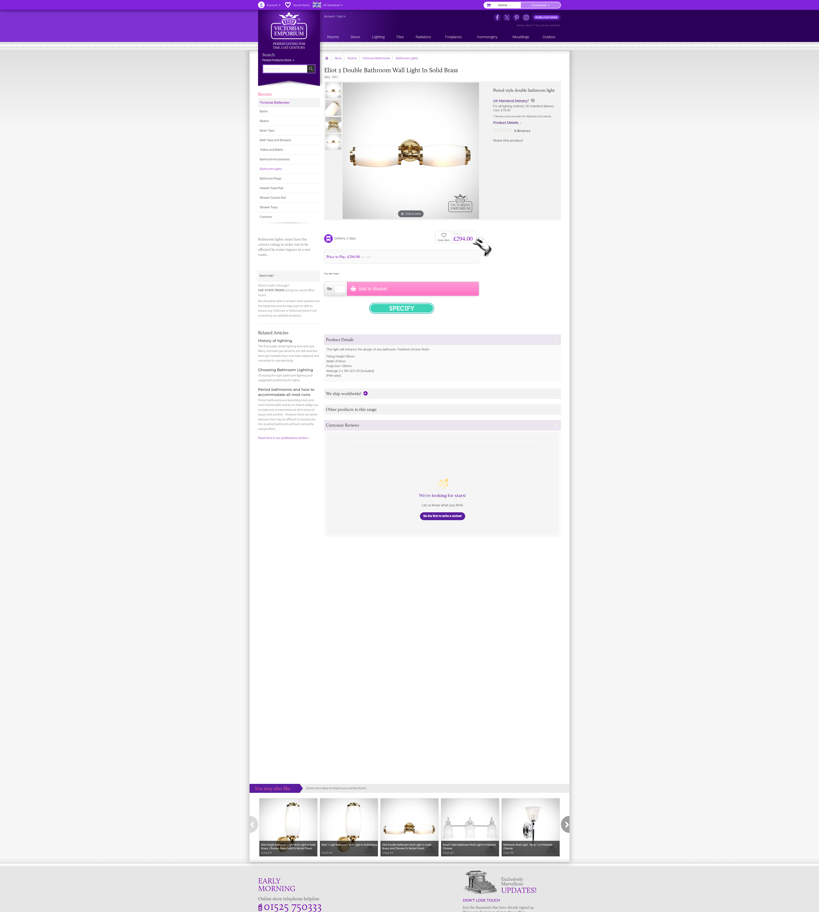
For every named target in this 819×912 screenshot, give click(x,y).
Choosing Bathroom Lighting (285, 370)
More (557, 25)
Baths (264, 111)
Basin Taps (267, 130)
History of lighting (275, 341)
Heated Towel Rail (271, 188)
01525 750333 (293, 906)
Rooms (265, 94)
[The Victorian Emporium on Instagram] (526, 17)
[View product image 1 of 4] (333, 90)
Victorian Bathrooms (275, 102)
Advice (544, 25)
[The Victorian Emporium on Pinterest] (516, 17)
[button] (442, 339)
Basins (264, 121)
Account (329, 16)
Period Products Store (277, 60)
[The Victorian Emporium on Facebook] (497, 17)
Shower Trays (269, 207)
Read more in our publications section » (283, 438)
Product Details (505, 122)
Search (268, 54)
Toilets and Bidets (271, 149)
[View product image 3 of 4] (333, 125)
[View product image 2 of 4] (333, 108)
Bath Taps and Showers (275, 140)
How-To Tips (533, 25)
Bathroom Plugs (270, 178)
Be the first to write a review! (442, 516)
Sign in (341, 16)
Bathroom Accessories (275, 159)
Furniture (266, 217)
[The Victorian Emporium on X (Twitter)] (507, 17)
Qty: (330, 289)
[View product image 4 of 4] (333, 142)
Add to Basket (373, 288)
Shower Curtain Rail (273, 197)
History (520, 25)
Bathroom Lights (271, 169)
